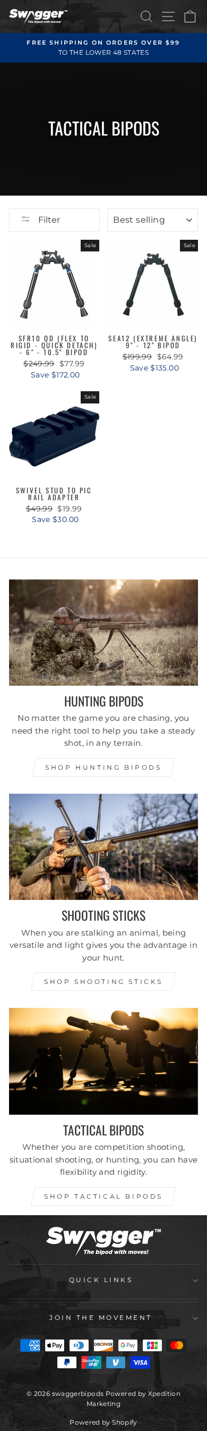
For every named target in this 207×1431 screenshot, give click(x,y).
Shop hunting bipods (103, 767)
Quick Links (101, 1280)
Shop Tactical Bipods (103, 1196)
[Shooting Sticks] (103, 847)
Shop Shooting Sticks (103, 982)
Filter (48, 220)
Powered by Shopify (103, 1422)
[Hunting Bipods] (103, 632)
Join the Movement (100, 1317)
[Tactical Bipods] (103, 1061)
